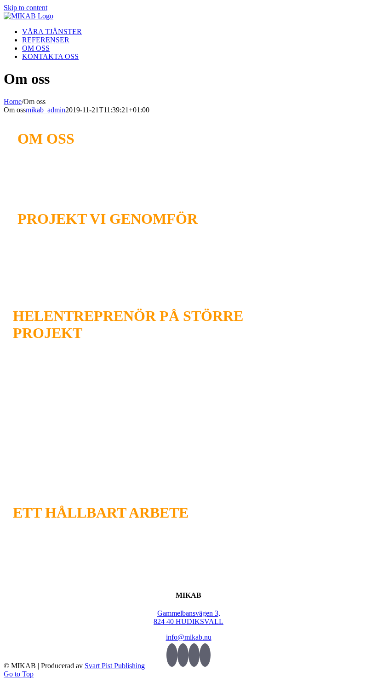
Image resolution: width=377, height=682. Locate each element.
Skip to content (25, 8)
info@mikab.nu (188, 637)
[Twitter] (171, 655)
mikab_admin (45, 110)
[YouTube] (194, 655)
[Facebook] (182, 655)
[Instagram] (205, 655)
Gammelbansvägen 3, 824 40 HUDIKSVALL (188, 617)
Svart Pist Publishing (115, 666)
